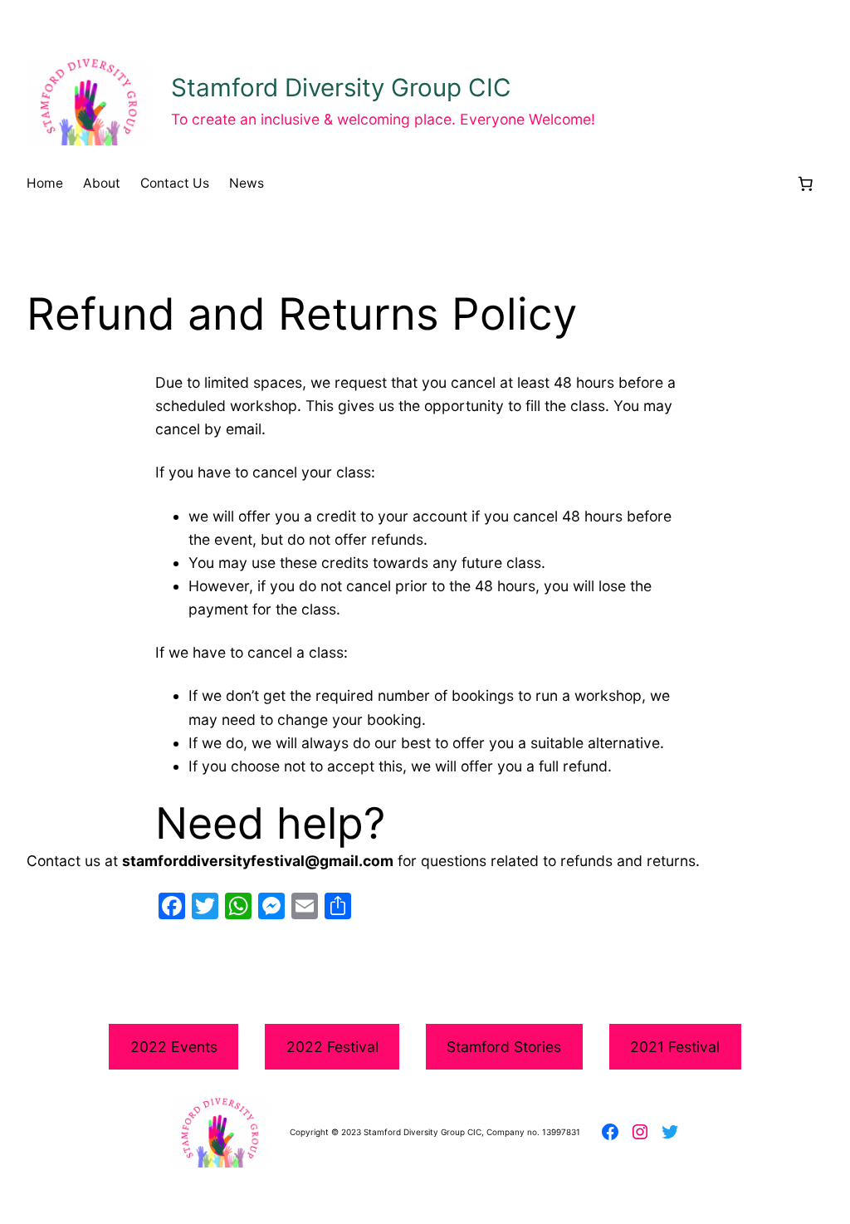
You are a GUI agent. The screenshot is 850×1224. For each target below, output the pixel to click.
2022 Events (173, 1046)
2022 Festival (332, 1046)
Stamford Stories (504, 1046)
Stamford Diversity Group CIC (341, 87)
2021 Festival (675, 1046)
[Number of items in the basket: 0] (805, 183)
